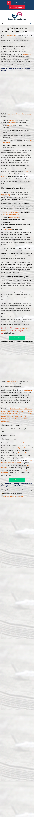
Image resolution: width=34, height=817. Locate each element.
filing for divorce (11, 35)
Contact (5, 814)
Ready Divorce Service (11, 381)
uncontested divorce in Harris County (19, 114)
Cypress (20, 448)
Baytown (26, 443)
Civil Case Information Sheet (11, 215)
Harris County (26, 54)
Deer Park (27, 448)
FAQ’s (4, 799)
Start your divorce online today (13, 496)
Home (4, 790)
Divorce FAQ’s (17, 337)
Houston (21, 453)
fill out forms (12, 120)
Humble (27, 453)
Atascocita (14, 443)
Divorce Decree (7, 229)
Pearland (18, 463)
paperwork (12, 123)
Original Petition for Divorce (11, 212)
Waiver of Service (14, 217)
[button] (6, 23)
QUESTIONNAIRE (18, 7)
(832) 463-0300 (17, 494)
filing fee (9, 125)
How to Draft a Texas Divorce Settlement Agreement (5, 675)
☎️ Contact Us (17, 479)
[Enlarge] (29, 77)
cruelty (27, 171)
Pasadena (11, 463)
